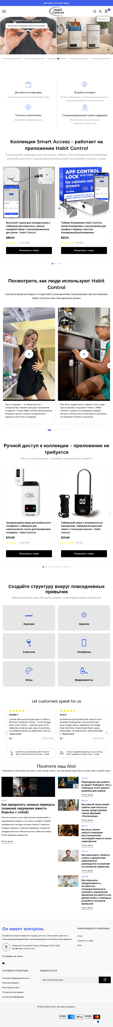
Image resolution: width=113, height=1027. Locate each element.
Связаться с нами (85, 940)
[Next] (110, 365)
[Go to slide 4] (60, 263)
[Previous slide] (3, 212)
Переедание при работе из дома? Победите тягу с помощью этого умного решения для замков (97, 786)
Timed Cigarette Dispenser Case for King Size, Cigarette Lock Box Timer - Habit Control (34, 753)
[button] (103, 19)
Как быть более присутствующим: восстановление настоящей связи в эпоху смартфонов (96, 835)
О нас (80, 936)
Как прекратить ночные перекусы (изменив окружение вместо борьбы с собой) (28, 808)
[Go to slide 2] (55, 263)
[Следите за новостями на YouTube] (3, 963)
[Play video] (29, 354)
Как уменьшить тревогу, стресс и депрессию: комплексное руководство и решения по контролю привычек (96, 861)
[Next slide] (106, 732)
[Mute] (44, 396)
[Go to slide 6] (62, 430)
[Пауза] (108, 49)
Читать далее (7, 841)
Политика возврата (10, 982)
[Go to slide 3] (58, 263)
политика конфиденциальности (16, 978)
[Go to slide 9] (64, 567)
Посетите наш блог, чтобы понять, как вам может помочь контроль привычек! (65, 3)
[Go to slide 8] (62, 567)
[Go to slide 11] (69, 567)
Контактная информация (13, 997)
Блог (80, 945)
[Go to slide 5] (60, 430)
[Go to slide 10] (67, 567)
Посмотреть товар (29, 250)
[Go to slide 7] (64, 430)
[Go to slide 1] (52, 263)
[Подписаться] (105, 980)
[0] (106, 11)
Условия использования (12, 992)
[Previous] (3, 365)
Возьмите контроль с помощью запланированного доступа (33, 28)
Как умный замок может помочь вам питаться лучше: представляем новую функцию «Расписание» (96, 810)
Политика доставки (10, 987)
